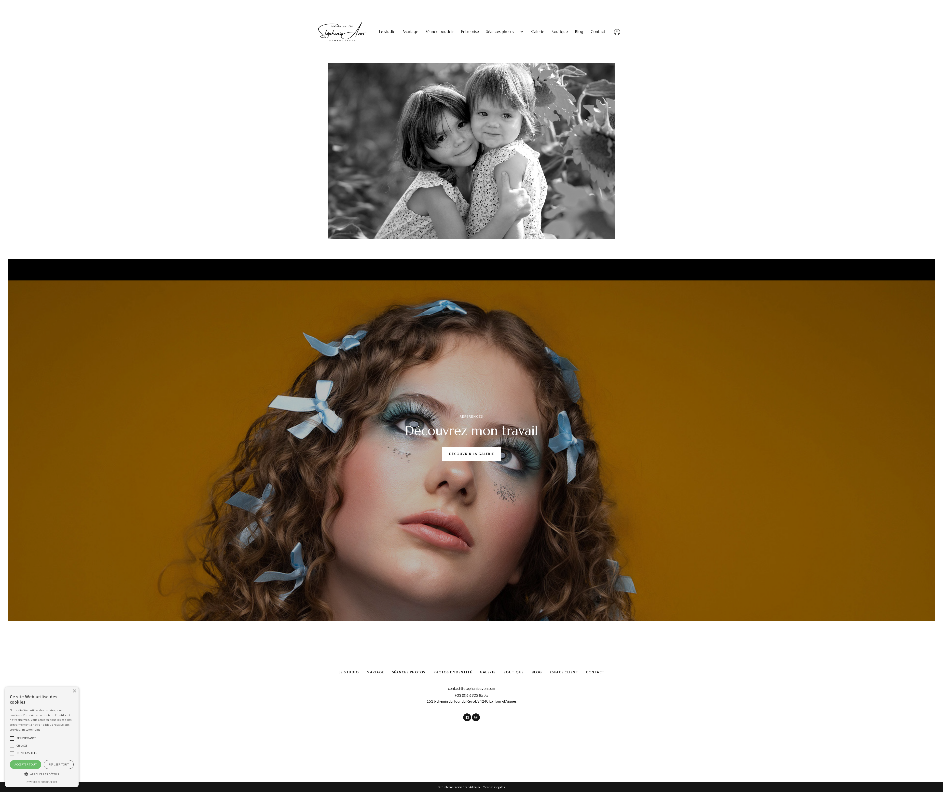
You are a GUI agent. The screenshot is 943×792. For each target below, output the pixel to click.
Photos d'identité (452, 672)
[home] (342, 31)
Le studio (387, 31)
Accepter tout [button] (25, 764)
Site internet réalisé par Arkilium (459, 787)
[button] (505, 31)
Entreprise (470, 31)
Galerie (537, 31)
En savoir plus (31, 729)
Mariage (410, 31)
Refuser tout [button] (58, 764)
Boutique (560, 31)
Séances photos (409, 672)
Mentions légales (494, 787)
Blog (579, 31)
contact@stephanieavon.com (471, 688)
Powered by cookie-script (42, 782)
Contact (598, 31)
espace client (564, 672)
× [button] (74, 691)
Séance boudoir (440, 31)
